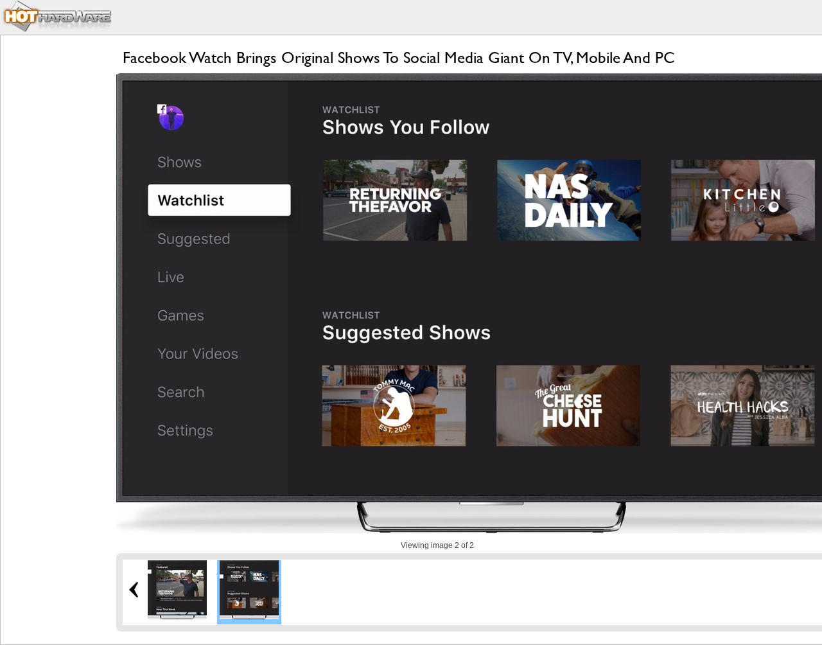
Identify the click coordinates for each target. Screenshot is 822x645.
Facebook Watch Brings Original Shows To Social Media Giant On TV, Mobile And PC (399, 57)
